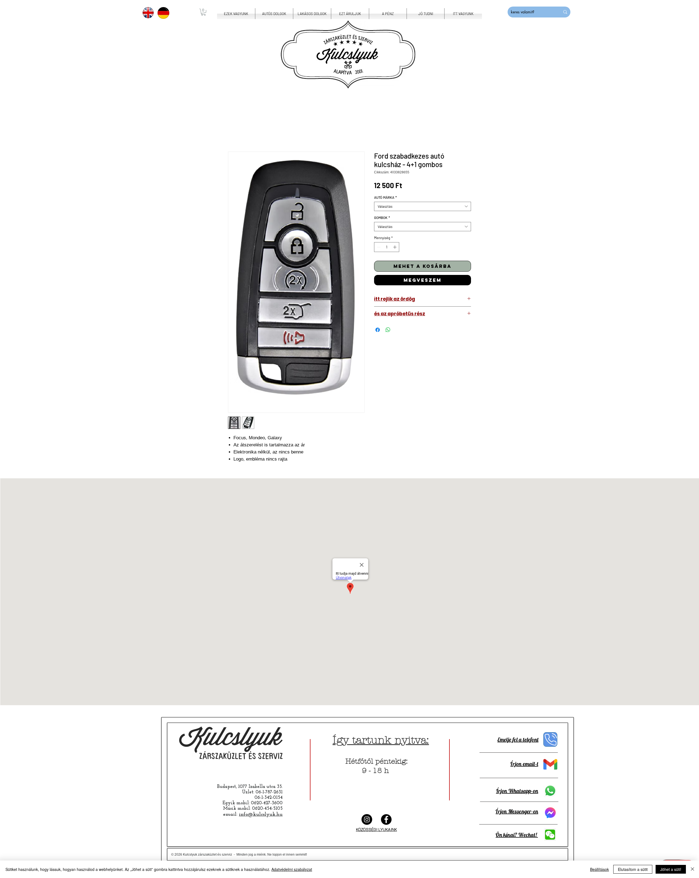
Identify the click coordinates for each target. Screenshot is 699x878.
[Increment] (395, 247)
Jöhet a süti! (670, 869)
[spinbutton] (386, 247)
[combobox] (422, 206)
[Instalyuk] (367, 819)
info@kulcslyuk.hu (261, 814)
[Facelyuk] (386, 819)
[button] (203, 12)
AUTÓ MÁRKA (385, 197)
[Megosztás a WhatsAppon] (388, 330)
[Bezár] (692, 869)
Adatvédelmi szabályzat (291, 869)
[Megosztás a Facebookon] (377, 330)
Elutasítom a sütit (633, 869)
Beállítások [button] (599, 869)
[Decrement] (378, 247)
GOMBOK (382, 217)
